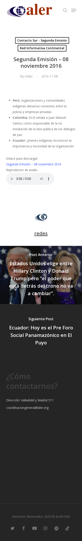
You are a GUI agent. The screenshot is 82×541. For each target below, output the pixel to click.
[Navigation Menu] (73, 10)
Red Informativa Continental (42, 48)
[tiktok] (67, 528)
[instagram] (45, 528)
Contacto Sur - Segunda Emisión (42, 40)
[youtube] (34, 528)
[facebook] (23, 528)
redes (29, 76)
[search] (65, 10)
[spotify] (56, 528)
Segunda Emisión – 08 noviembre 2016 (33, 164)
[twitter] (12, 528)
